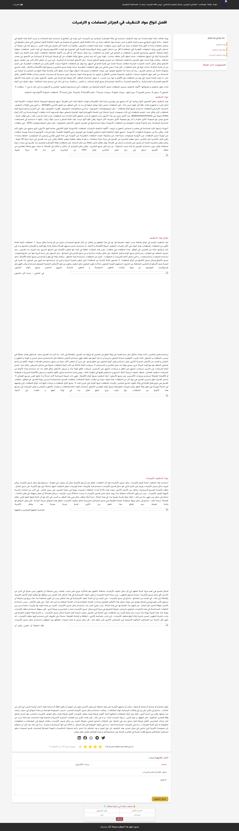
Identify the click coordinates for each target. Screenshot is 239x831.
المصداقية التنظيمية (130, 4)
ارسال (119, 819)
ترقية (215, 4)
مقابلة (209, 4)
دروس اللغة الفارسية (154, 4)
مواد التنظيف (221, 45)
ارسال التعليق (160, 799)
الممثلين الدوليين (190, 4)
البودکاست (202, 4)
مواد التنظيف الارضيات (217, 55)
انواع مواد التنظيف (219, 50)
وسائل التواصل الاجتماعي (172, 4)
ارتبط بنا (142, 4)
